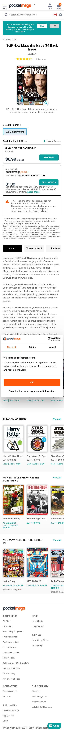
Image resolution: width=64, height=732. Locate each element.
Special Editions (14, 418)
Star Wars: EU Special (37, 456)
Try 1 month (49, 182)
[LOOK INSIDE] (32, 103)
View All (57, 419)
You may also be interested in (23, 539)
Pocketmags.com (39, 696)
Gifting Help (37, 645)
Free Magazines (10, 637)
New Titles (8, 626)
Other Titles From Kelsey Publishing (21, 477)
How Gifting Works (40, 640)
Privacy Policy (9, 658)
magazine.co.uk (39, 702)
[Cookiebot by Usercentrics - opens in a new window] (48, 339)
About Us (36, 691)
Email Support (38, 626)
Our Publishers (9, 647)
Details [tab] (32, 347)
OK (32, 382)
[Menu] (5, 5)
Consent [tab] (11, 347)
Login (5, 721)
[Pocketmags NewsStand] (19, 6)
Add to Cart (15, 400)
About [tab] (52, 347)
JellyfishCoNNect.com (42, 707)
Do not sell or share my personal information (32, 391)
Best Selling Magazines (13, 631)
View (5, 400)
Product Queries (10, 691)
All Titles (7, 621)
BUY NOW (49, 157)
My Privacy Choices (11, 679)
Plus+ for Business (11, 652)
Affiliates (7, 696)
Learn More (33, 192)
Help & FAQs (37, 621)
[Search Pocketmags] (6, 15)
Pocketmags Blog (11, 642)
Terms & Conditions (11, 668)
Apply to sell (8, 715)
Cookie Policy (9, 673)
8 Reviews (41, 59)
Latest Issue (10, 39)
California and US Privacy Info (16, 663)
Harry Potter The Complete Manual (13, 456)
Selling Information (11, 710)
